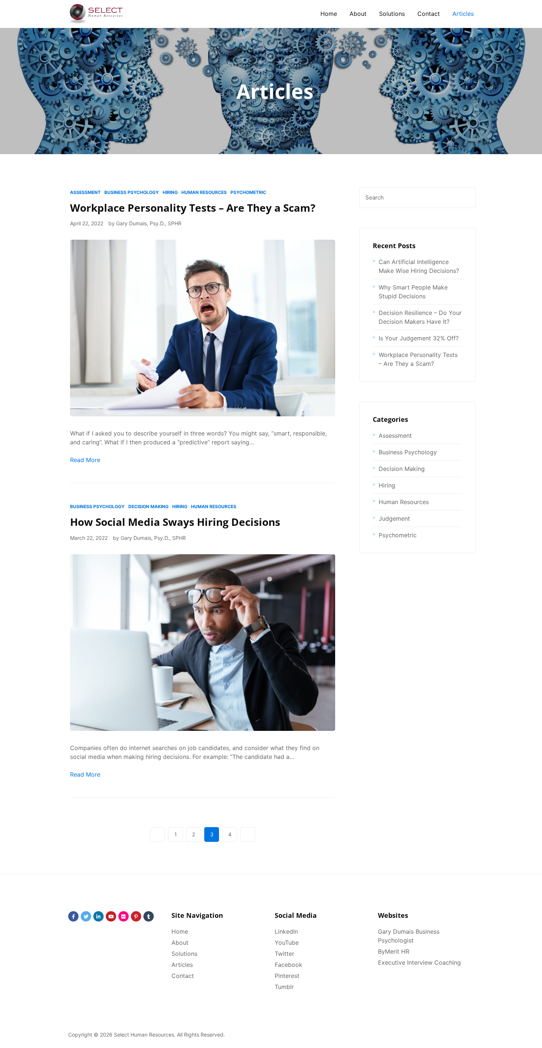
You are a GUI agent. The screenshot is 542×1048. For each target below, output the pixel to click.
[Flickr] (123, 916)
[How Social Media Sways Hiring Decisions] (202, 642)
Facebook (288, 964)
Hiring (170, 192)
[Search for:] (417, 197)
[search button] (465, 197)
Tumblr (284, 986)
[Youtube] (111, 916)
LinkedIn (286, 931)
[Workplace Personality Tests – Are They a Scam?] (202, 327)
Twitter (284, 953)
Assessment (85, 192)
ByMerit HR (393, 951)
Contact (428, 13)
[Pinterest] (136, 916)
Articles (463, 13)
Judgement (394, 518)
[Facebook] (73, 916)
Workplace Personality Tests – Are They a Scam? (192, 208)
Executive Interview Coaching (419, 962)
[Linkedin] (98, 916)
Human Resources (204, 192)
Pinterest (287, 975)
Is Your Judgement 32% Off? (419, 338)
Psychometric (248, 192)
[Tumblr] (148, 916)
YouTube (287, 942)
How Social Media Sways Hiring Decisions (175, 522)
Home (328, 13)
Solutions (392, 13)
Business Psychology (131, 192)
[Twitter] (86, 916)
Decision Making (148, 506)
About (358, 13)
